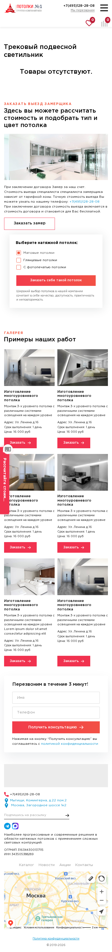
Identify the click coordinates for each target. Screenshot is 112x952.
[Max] (15, 826)
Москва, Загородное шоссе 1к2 (38, 805)
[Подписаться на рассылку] (67, 815)
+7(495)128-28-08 (79, 5)
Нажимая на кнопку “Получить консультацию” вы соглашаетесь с (55, 741)
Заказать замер (29, 223)
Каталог (26, 865)
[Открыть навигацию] (104, 8)
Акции (65, 865)
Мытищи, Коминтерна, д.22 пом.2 (38, 800)
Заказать (17, 442)
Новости (47, 865)
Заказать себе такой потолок (56, 280)
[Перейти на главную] (23, 8)
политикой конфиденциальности (69, 743)
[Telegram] (7, 826)
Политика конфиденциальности (56, 938)
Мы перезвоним (83, 10)
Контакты (84, 865)
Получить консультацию (52, 727)
